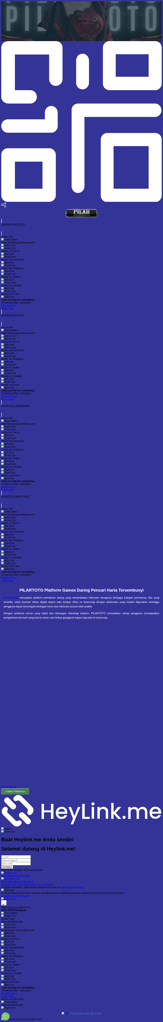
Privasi (79, 887)
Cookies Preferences (15, 791)
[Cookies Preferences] (6, 1016)
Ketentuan (66, 887)
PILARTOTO (11, 597)
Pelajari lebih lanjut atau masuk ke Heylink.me (27, 884)
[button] (81, 709)
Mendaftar (7, 867)
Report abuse (9, 786)
